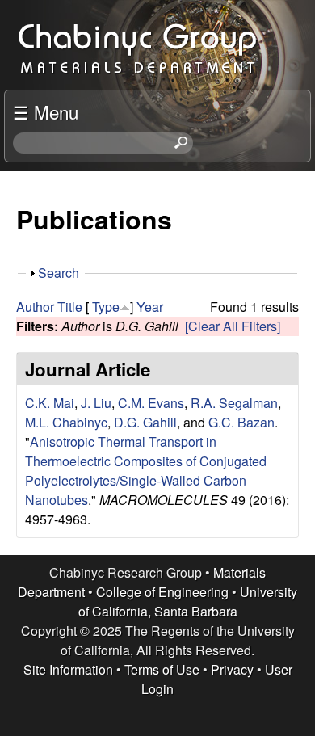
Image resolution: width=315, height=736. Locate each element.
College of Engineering (162, 591)
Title (69, 306)
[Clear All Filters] (232, 326)
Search (58, 272)
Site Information (68, 669)
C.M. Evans (151, 402)
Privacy (232, 669)
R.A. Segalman (234, 402)
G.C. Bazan (241, 422)
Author (35, 306)
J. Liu (96, 402)
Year (149, 306)
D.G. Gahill (145, 422)
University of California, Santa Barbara (188, 601)
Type (106, 306)
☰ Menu (45, 111)
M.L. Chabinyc (66, 422)
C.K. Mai (49, 402)
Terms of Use (162, 669)
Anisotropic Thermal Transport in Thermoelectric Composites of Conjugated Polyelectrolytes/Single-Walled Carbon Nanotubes (146, 470)
